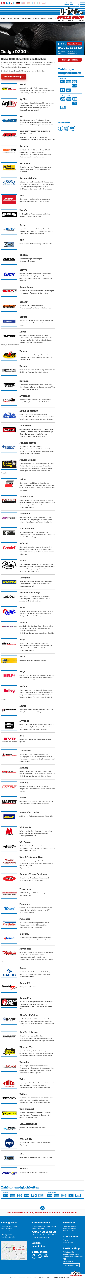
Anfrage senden (70, 60)
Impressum (13, 1277)
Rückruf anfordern (74, 44)
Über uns (66, 1240)
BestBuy (9, 18)
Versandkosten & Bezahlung (73, 1257)
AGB (56, 18)
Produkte (17, 18)
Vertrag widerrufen (71, 1265)
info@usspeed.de (72, 53)
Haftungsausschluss (32, 1277)
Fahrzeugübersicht (69, 1226)
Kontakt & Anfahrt (47, 18)
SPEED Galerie (68, 1243)
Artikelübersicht (68, 1231)
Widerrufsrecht (68, 1261)
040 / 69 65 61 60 (45, 1231)
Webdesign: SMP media (45, 1277)
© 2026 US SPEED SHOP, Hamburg (63, 1277)
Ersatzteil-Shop (13, 76)
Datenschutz (21, 1277)
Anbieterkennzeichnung (71, 1254)
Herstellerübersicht (69, 1228)
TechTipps (36, 18)
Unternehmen (26, 18)
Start (3, 18)
